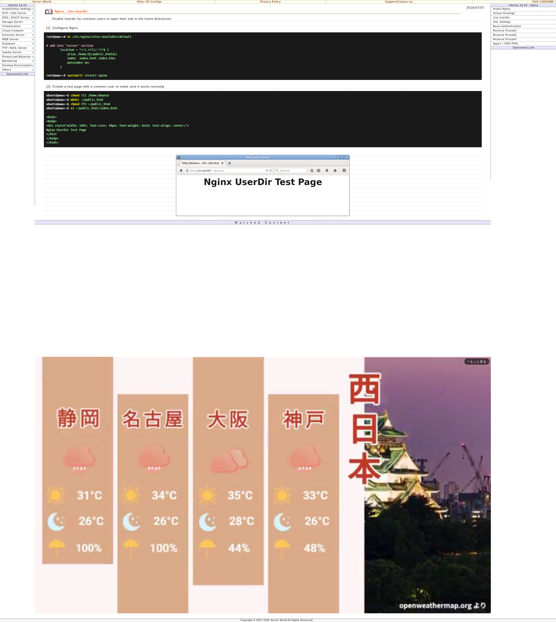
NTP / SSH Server (14, 13)
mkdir (75, 99)
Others (6, 69)
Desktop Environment (17, 65)
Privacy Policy (270, 1)
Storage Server (12, 21)
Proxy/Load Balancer (16, 56)
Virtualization (11, 26)
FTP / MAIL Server (14, 48)
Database (8, 43)
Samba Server (12, 52)
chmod (75, 95)
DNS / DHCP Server (16, 17)
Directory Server (13, 34)
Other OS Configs (149, 1)
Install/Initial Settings (16, 8)
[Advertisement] (17, 141)
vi (69, 36)
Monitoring (9, 61)
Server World (41, 1)
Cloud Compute (13, 30)
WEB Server (10, 39)
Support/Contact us (399, 1)
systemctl (75, 75)
